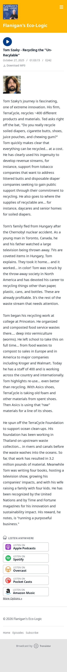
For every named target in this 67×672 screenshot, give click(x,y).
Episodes (18, 632)
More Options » (12, 598)
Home (6, 632)
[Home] (10, 11)
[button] (7, 41)
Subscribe (32, 632)
